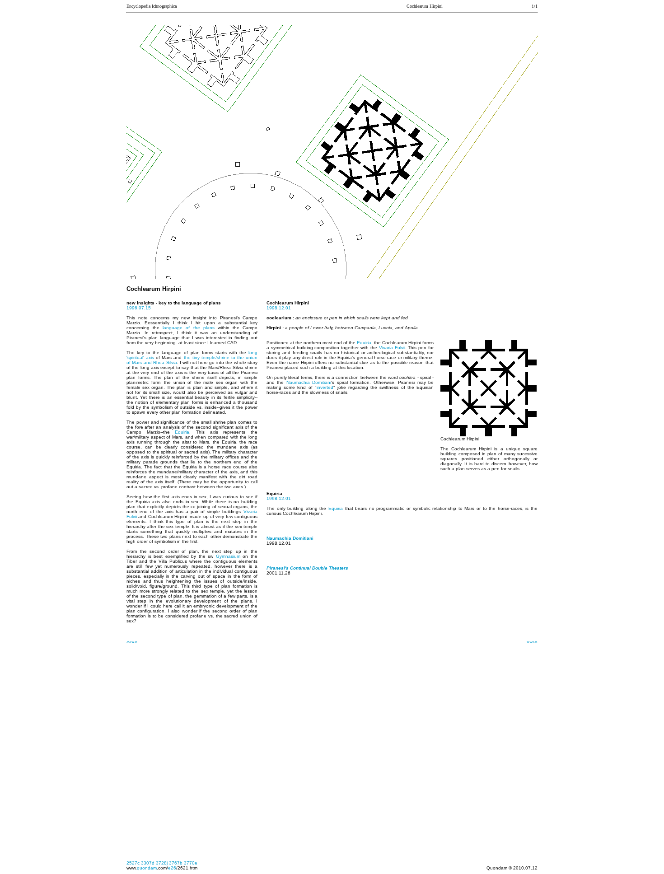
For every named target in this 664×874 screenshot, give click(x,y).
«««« (131, 642)
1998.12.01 (279, 307)
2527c (133, 862)
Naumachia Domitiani (308, 382)
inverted (325, 387)
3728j (162, 862)
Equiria (182, 432)
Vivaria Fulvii (392, 347)
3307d (147, 862)
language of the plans (188, 327)
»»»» (532, 642)
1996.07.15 (138, 307)
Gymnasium (228, 556)
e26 (172, 867)
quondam (147, 867)
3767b (175, 862)
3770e (190, 862)
